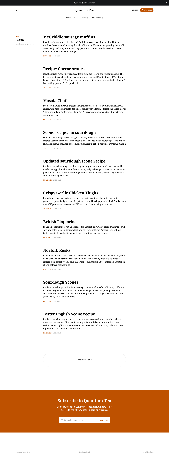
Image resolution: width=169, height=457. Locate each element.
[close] (166, 3)
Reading (85, 18)
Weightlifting (97, 18)
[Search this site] (16, 10)
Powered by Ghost (147, 452)
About (68, 18)
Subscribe (148, 10)
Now (76, 18)
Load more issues (84, 359)
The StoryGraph (84, 452)
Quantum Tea (84, 10)
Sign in (135, 10)
